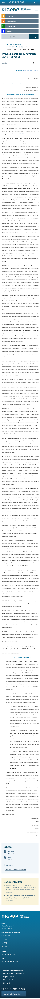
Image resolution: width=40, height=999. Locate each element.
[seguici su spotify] (23, 2)
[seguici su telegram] (18, 2)
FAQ (5, 943)
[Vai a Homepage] (15, 917)
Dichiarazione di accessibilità (14, 973)
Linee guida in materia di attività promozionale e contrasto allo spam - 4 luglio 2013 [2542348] (20, 898)
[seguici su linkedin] (10, 2)
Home (6, 44)
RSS (5, 946)
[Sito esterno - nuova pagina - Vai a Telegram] (19, 989)
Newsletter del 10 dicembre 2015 (31, 70)
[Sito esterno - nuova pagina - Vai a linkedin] (11, 989)
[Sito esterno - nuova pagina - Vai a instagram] (14, 989)
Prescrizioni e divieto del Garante (17, 47)
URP (5, 940)
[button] (33, 63)
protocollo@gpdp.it (8, 954)
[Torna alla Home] (16, 9)
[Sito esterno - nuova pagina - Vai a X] (22, 989)
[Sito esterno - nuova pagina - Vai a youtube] (16, 989)
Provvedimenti (15, 44)
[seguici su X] (21, 2)
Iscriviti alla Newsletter (12, 994)
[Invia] (34, 36)
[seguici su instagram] (13, 2)
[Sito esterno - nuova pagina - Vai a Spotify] (24, 989)
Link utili (6, 983)
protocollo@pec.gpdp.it (10, 961)
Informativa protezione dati (13, 970)
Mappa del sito (8, 980)
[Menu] (36, 9)
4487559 (11, 853)
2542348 (21, 134)
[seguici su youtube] (15, 2)
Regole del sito (8, 977)
